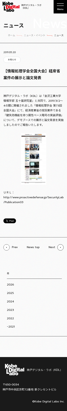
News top (33, 247)
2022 (10, 318)
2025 (10, 293)
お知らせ (12, 59)
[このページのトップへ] (60, 348)
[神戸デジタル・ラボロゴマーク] (33, 369)
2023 (10, 310)
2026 (10, 285)
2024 (10, 301)
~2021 (11, 327)
